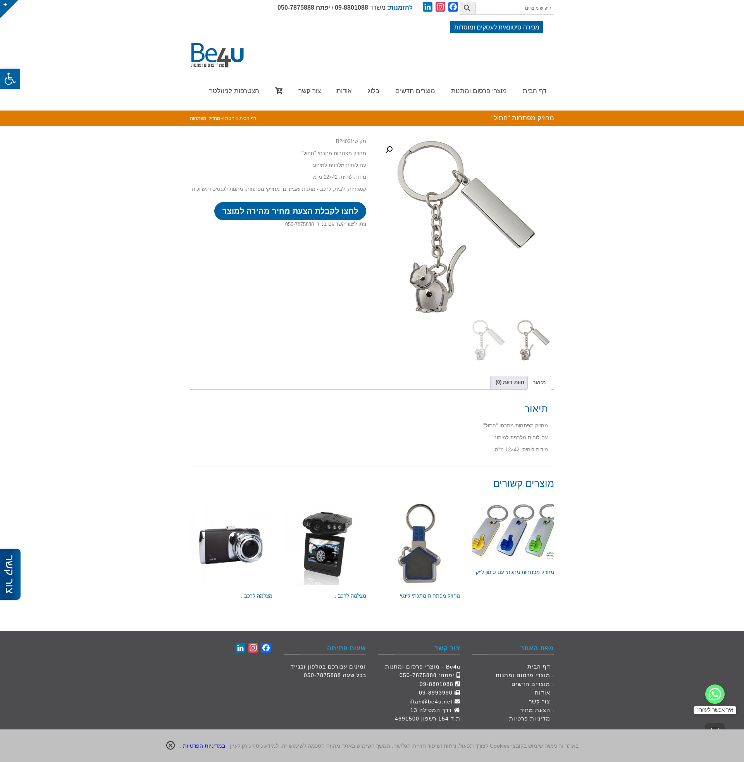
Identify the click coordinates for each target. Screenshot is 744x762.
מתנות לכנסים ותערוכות (217, 189)
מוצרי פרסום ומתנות (523, 675)
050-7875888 (295, 7)
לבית (339, 189)
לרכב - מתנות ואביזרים (307, 189)
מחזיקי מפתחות (263, 189)
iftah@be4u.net (431, 701)
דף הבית (538, 667)
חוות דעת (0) (510, 382)
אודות (542, 692)
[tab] (539, 383)
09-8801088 (351, 7)
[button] (10, 79)
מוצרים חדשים (531, 684)
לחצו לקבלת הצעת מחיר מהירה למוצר (290, 211)
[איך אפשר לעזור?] (715, 694)
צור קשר (539, 701)
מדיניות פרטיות (529, 718)
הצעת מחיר (535, 710)
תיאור (539, 382)
